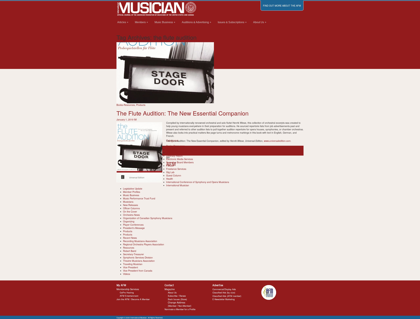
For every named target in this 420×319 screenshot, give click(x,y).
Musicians (128, 201)
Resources (128, 247)
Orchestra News (131, 214)
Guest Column (173, 175)
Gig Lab (170, 172)
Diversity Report (174, 155)
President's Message (134, 228)
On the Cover (130, 211)
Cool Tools (171, 149)
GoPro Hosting (127, 292)
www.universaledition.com (277, 140)
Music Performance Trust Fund (139, 198)
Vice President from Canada (137, 270)
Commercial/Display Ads (224, 289)
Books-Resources (125, 104)
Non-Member (184, 305)
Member (172, 305)
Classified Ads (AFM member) (226, 296)
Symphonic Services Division (138, 257)
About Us (172, 292)
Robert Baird (129, 251)
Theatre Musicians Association (139, 260)
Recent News (130, 237)
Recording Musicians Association (140, 241)
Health (169, 178)
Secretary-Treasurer (133, 254)
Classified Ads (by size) (223, 292)
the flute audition (190, 150)
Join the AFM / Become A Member (133, 299)
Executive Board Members (180, 162)
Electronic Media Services (179, 159)
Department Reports (176, 152)
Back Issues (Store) (177, 299)
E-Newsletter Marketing (223, 299)
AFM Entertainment (129, 295)
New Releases (130, 205)
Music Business (131, 195)
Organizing (128, 221)
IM (135, 119)
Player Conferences (133, 224)
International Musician (177, 185)
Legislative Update (132, 188)
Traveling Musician (132, 264)
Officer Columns (131, 208)
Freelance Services (176, 168)
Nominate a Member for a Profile (180, 309)
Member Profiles (131, 191)
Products (140, 104)
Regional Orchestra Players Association (143, 244)
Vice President (130, 267)
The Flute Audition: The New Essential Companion (182, 113)
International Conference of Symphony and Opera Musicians (197, 182)
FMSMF (170, 165)
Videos (126, 274)
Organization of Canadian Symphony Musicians (147, 218)
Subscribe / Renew (177, 295)
